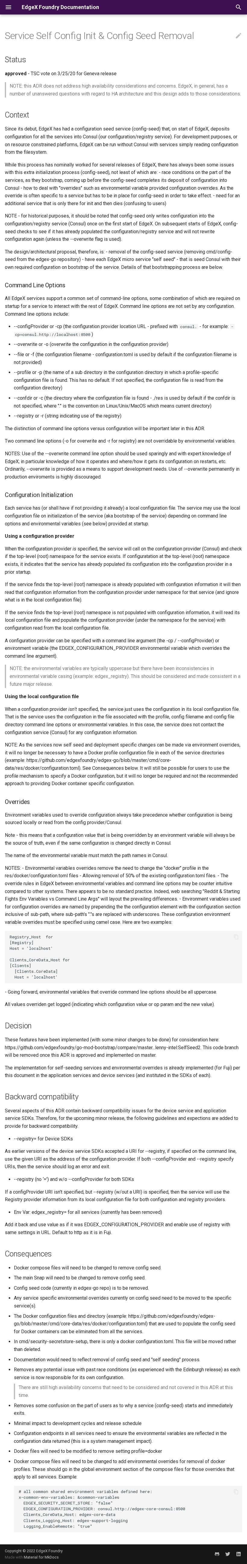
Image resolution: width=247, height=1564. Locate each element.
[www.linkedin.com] (238, 1554)
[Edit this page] (238, 36)
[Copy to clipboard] (236, 936)
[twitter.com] (228, 1554)
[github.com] (217, 1554)
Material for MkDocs (41, 1557)
